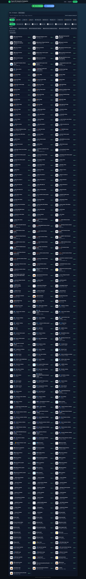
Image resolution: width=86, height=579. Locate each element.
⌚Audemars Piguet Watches (64, 28)
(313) (12, 19)
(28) (68, 19)
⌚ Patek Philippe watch (23, 28)
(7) (75, 19)
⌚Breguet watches (74, 28)
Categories (70, 1)
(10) (35, 24)
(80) (38, 19)
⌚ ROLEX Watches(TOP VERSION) (35, 28)
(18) (27, 24)
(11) (24, 19)
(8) (75, 24)
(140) (18, 19)
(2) (45, 19)
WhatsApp (75, 1)
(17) (52, 19)
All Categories (14, 12)
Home (65, 1)
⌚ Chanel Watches (13, 28)
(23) (60, 19)
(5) (31, 19)
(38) (20, 24)
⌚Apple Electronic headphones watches (50, 28)
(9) (59, 24)
